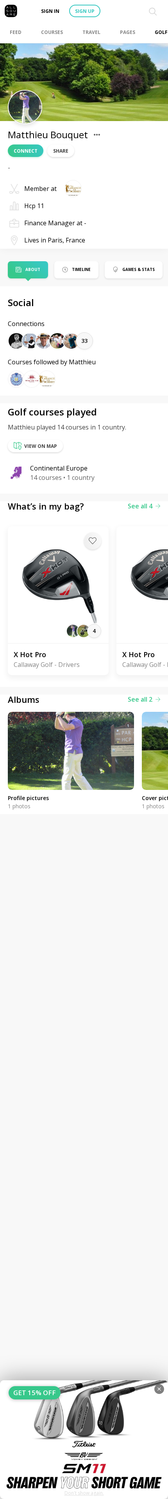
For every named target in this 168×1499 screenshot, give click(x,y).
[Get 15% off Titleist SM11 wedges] (84, 1439)
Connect (26, 151)
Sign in (50, 11)
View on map (40, 446)
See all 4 (140, 506)
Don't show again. (84, 1493)
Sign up (85, 11)
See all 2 (140, 699)
